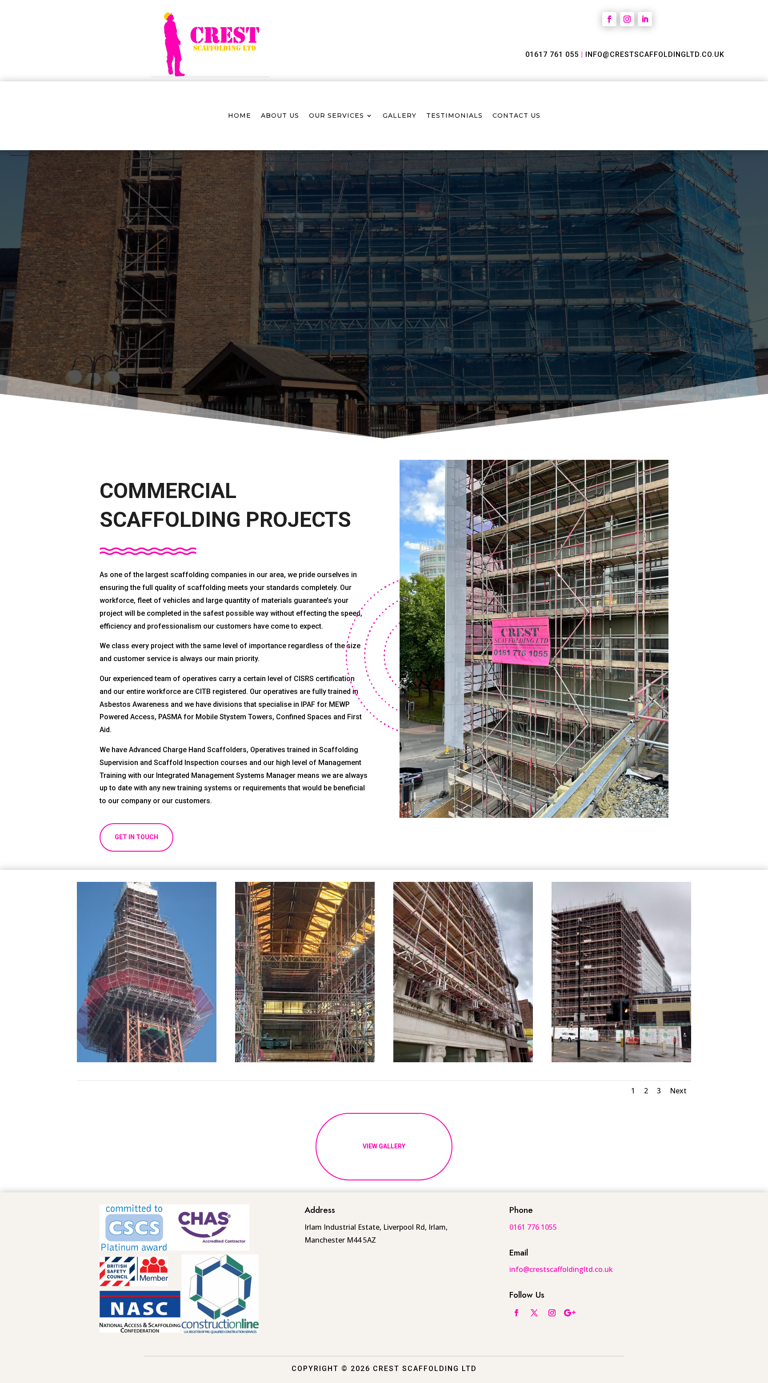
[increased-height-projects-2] (146, 1060)
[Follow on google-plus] (570, 1313)
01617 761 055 (552, 54)
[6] (463, 1060)
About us (280, 116)
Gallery (399, 116)
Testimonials (454, 116)
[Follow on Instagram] (627, 19)
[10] (305, 1060)
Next (678, 1091)
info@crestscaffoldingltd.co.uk (654, 54)
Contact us (516, 116)
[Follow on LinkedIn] (645, 19)
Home (239, 116)
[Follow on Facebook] (609, 19)
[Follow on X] (534, 1313)
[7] (621, 1060)
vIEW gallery (384, 1146)
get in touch (136, 837)
